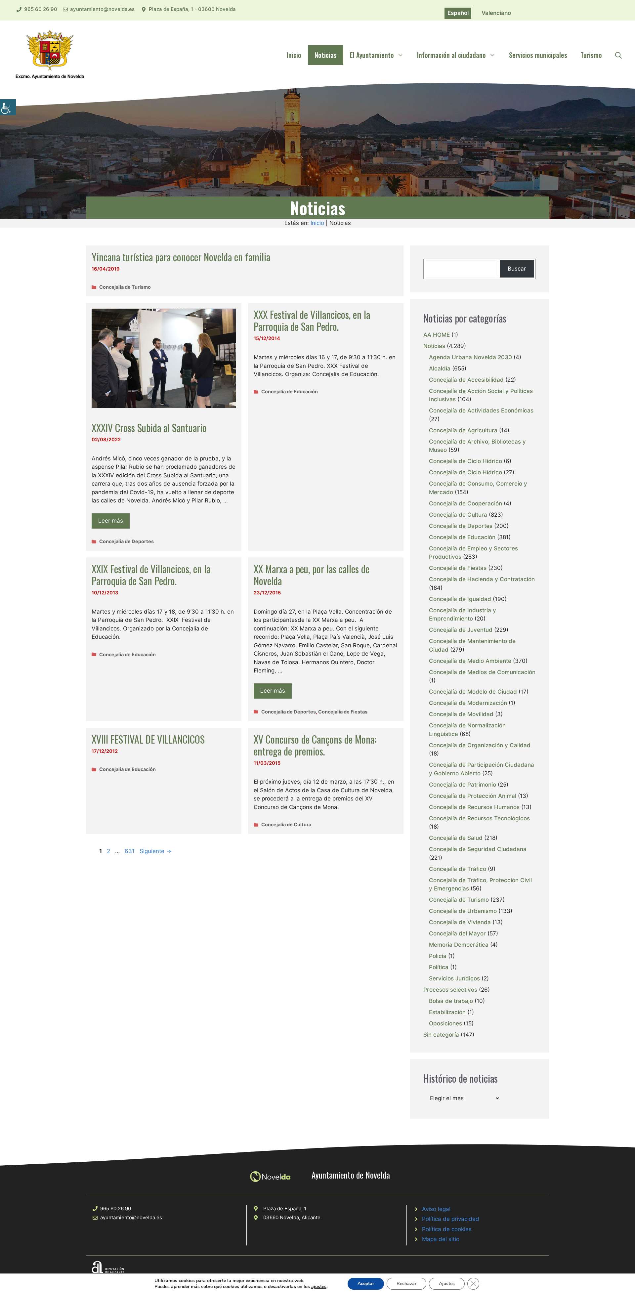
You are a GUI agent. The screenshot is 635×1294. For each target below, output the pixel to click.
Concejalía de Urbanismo (463, 911)
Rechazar (406, 1283)
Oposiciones (445, 1023)
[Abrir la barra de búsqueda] (618, 55)
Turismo (591, 55)
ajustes (318, 1287)
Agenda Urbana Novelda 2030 (470, 357)
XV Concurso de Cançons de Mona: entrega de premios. (315, 745)
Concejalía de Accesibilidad (466, 379)
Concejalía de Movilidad (461, 714)
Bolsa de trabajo (451, 1001)
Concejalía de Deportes (126, 541)
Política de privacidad (450, 1219)
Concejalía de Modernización (468, 703)
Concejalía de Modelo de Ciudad (473, 691)
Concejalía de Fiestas (342, 711)
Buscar (517, 268)
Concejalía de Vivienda (460, 922)
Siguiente (155, 851)
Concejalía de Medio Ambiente (470, 661)
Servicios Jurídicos (454, 978)
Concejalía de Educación (289, 391)
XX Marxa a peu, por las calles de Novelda (311, 574)
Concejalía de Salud (456, 838)
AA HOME (436, 334)
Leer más (110, 520)
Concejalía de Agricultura (463, 430)
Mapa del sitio (440, 1239)
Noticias (326, 55)
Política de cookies (447, 1229)
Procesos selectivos (450, 989)
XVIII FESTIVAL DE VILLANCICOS (148, 739)
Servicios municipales (538, 55)
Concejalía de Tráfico (457, 869)
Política (438, 967)
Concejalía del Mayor (457, 933)
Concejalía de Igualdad (460, 599)
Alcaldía (439, 368)
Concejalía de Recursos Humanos (474, 807)
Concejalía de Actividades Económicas (481, 410)
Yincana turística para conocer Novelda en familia (181, 256)
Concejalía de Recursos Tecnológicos (479, 818)
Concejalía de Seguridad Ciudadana (478, 849)
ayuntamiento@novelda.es (102, 9)
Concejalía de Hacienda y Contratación (482, 579)
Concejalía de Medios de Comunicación (482, 672)
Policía (437, 956)
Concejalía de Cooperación (465, 503)
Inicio (294, 55)
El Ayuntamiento (372, 55)
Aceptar (366, 1283)
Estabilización (447, 1012)
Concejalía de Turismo (125, 287)
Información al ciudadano (451, 55)
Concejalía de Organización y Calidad (479, 745)
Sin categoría (441, 1034)
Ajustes (447, 1283)
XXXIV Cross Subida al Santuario (149, 427)
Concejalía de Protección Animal (472, 796)
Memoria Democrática (458, 944)
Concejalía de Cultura (286, 824)
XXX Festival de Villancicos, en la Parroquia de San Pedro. (312, 320)
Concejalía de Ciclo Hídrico (465, 461)
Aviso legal (436, 1209)
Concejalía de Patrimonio (462, 784)
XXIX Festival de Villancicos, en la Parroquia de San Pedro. (151, 574)
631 (130, 851)
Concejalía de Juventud (460, 629)
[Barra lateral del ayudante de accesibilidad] (8, 107)
